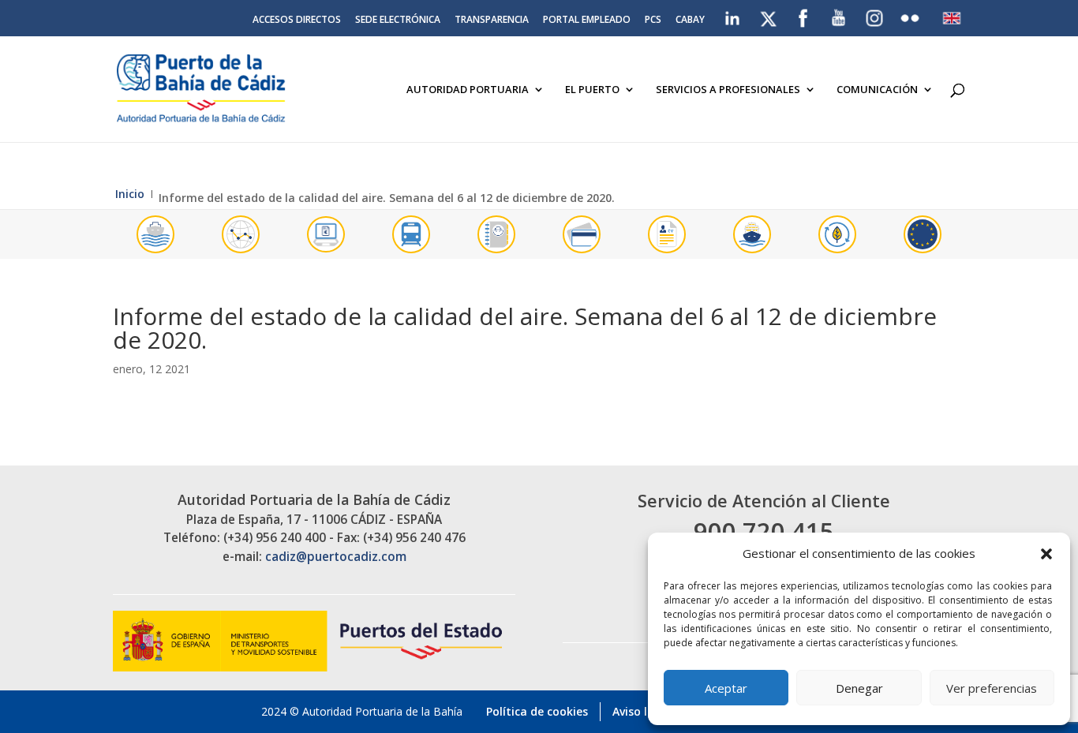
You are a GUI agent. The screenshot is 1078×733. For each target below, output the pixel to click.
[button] (1046, 554)
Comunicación (877, 90)
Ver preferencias (991, 688)
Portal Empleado (587, 20)
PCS (653, 20)
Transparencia (492, 20)
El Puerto (592, 90)
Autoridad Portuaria (467, 90)
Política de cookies (537, 711)
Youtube (839, 15)
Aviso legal (641, 711)
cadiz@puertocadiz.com (335, 556)
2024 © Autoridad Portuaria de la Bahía (361, 711)
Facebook (803, 15)
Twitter (769, 15)
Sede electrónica (397, 20)
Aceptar (726, 688)
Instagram (875, 18)
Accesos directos (297, 20)
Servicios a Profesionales (728, 90)
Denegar (859, 688)
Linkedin (733, 15)
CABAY (690, 20)
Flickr (911, 15)
